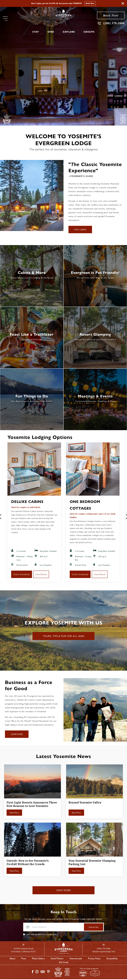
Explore (69, 32)
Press (23, 958)
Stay (35, 32)
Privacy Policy (94, 958)
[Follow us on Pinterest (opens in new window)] (48, 971)
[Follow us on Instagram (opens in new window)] (36, 971)
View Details (41, 574)
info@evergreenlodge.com (103, 951)
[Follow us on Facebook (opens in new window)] (32, 971)
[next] (58, 469)
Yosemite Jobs (75, 958)
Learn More (83, 3)
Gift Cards (63, 962)
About (12, 958)
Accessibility (112, 958)
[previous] (10, 469)
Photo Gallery (38, 958)
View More (63, 890)
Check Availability (21, 574)
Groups (89, 32)
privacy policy (52, 934)
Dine (51, 32)
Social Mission (57, 958)
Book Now (110, 15)
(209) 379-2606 (114, 23)
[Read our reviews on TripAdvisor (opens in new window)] (42, 971)
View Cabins (80, 229)
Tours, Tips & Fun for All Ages (63, 636)
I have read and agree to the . (42, 934)
